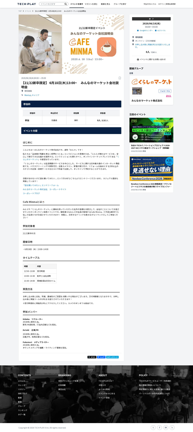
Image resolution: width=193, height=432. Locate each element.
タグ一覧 (21, 414)
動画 (20, 397)
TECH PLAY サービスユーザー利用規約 (155, 381)
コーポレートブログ (31, 193)
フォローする (165, 91)
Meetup (27, 95)
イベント (28, 11)
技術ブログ (22, 393)
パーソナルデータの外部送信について (154, 393)
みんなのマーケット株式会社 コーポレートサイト (44, 189)
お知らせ (102, 385)
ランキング (22, 410)
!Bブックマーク (112, 357)
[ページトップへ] (26, 4)
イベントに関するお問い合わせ (153, 59)
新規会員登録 (171, 4)
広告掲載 (62, 385)
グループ (21, 406)
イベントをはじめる (107, 393)
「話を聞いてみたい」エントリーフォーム (41, 185)
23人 (168, 95)
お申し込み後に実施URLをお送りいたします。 (152, 45)
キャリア (35, 95)
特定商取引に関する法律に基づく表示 (154, 389)
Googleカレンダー (146, 30)
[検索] (66, 4)
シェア (102, 357)
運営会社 (62, 389)
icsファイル (161, 30)
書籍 (20, 402)
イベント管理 (104, 397)
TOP (20, 11)
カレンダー (22, 385)
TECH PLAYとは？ (106, 381)
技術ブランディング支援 (68, 381)
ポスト (93, 357)
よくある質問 (104, 389)
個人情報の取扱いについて (150, 385)
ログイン (161, 4)
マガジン (21, 389)
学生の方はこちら (150, 4)
